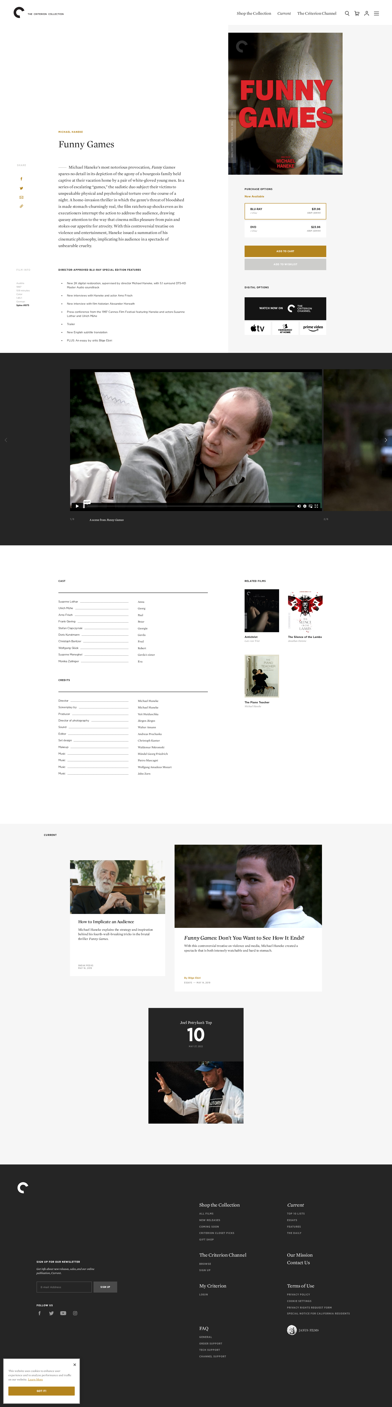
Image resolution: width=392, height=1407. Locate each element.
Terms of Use (300, 1286)
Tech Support (209, 1349)
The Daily (294, 1233)
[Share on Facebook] (21, 179)
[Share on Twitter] (21, 188)
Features (294, 1226)
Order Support (210, 1343)
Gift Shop (206, 1239)
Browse (205, 1263)
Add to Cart (285, 251)
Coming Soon (209, 1226)
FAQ (203, 1328)
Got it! (42, 1390)
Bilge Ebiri (194, 977)
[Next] (385, 440)
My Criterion (212, 1286)
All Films (206, 1213)
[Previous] (6, 440)
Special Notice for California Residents (318, 1313)
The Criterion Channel (316, 13)
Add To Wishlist (285, 264)
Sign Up (205, 1270)
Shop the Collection (254, 13)
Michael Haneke (70, 131)
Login (203, 1294)
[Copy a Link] (21, 207)
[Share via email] (21, 198)
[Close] (74, 1364)
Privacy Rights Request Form (309, 1307)
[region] (41, 1381)
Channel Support (212, 1356)
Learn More (35, 1379)
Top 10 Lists (296, 1213)
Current (284, 13)
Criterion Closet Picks (216, 1233)
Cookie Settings (299, 1301)
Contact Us (298, 1262)
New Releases (209, 1220)
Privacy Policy (298, 1294)
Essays (188, 982)
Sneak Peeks (85, 965)
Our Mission (300, 1255)
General (205, 1337)
